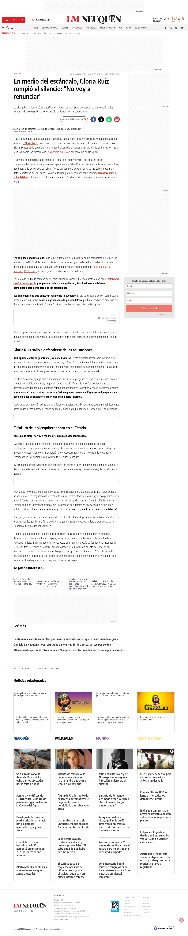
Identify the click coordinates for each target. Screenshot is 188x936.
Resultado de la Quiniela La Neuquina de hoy (152, 718)
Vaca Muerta (23, 33)
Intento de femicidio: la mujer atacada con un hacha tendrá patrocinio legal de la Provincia (72, 778)
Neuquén (65, 28)
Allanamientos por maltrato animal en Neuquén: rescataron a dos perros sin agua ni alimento (69, 650)
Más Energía (91, 28)
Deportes (146, 903)
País (120, 28)
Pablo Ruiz (56, 668)
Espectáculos (141, 28)
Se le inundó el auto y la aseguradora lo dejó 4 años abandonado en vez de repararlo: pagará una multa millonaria (104, 586)
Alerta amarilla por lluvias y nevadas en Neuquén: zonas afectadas (31, 870)
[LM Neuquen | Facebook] (166, 27)
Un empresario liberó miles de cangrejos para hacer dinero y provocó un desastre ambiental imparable (114, 870)
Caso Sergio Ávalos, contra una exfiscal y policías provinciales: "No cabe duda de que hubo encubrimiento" (72, 845)
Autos (128, 28)
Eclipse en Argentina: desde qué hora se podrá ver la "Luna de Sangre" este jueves (154, 837)
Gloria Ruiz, (31, 143)
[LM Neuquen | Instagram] (177, 27)
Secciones (146, 909)
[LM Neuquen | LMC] (41, 20)
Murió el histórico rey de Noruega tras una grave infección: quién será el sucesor (113, 778)
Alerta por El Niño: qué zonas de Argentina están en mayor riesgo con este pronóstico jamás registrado (155, 860)
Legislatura (41, 668)
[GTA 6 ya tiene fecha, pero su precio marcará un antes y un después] (155, 759)
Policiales (77, 28)
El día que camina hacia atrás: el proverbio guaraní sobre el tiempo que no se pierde (155, 815)
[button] (3, 27)
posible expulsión (61, 152)
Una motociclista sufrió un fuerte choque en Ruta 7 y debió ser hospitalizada (73, 824)
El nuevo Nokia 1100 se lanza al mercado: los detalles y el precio (153, 795)
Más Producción (107, 28)
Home (35, 28)
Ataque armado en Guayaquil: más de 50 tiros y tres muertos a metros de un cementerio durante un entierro (114, 823)
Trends (126, 909)
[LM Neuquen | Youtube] (182, 27)
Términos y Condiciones (131, 915)
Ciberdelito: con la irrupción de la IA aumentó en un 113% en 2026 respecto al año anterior (30, 848)
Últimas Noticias (49, 28)
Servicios (146, 912)
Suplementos (128, 912)
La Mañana (75, 74)
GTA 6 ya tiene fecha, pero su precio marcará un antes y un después (155, 777)
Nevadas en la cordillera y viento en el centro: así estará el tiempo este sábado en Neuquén (47, 585)
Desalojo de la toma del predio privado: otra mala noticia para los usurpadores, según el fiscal (31, 823)
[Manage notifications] (181, 920)
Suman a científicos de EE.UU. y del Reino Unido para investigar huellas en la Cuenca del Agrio (31, 800)
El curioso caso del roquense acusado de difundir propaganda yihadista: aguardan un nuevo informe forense (71, 870)
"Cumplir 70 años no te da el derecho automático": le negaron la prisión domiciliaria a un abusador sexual (73, 802)
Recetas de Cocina (73, 33)
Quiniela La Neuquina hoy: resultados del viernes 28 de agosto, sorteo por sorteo (62, 644)
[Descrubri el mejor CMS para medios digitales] (164, 930)
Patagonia (127, 903)
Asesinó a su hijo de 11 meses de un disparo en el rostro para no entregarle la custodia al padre (114, 847)
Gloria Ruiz (88, 74)
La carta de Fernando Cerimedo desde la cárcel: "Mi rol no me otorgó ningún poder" (114, 800)
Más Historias (56, 33)
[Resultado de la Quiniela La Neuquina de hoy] (155, 702)
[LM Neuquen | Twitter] (171, 27)
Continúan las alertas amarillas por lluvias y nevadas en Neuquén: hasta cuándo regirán (65, 639)
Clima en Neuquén (39, 33)
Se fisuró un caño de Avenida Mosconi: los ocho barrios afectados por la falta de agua (29, 778)
